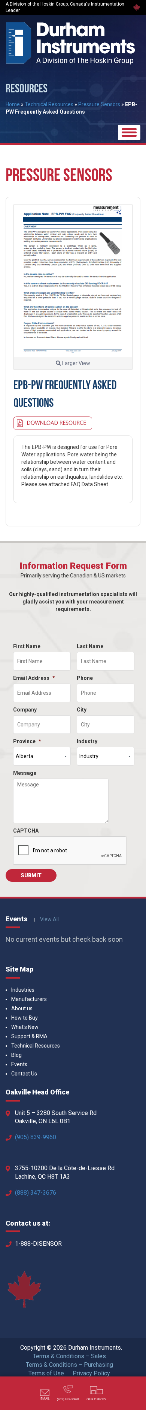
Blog (16, 1055)
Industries (22, 990)
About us (22, 1008)
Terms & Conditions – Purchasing (69, 1364)
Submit (31, 875)
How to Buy (24, 1018)
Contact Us (24, 1074)
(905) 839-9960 (35, 1137)
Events (19, 1064)
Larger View (75, 363)
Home (13, 104)
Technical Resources (49, 104)
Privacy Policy (91, 1373)
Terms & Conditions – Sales (69, 1356)
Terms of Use (46, 1373)
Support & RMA (29, 1036)
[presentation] (70, 850)
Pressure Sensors (99, 104)
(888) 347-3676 (35, 1192)
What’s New (25, 1027)
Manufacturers (29, 999)
